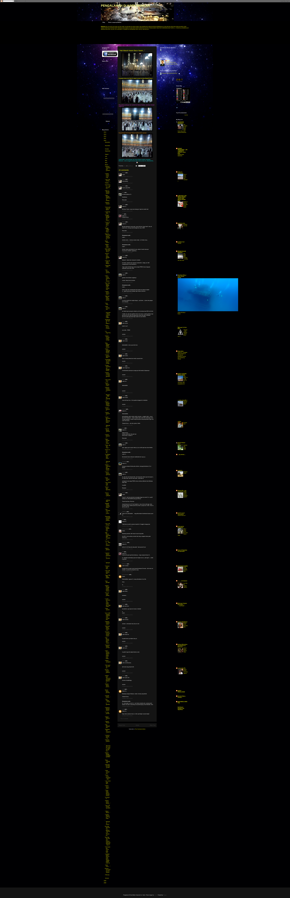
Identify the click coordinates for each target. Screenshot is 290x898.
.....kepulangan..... (182, 605)
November (107, 145)
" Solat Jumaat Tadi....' (107, 479)
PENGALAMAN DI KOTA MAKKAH (125, 5)
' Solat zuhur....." (107, 865)
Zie (123, 214)
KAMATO (124, 511)
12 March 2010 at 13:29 (127, 571)
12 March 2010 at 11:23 (127, 189)
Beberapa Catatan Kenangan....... (182, 604)
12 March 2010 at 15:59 (127, 601)
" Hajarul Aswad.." (107, 722)
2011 (105, 138)
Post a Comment (124, 718)
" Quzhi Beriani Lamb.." (107, 384)
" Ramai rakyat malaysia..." (107, 494)
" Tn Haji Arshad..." (107, 713)
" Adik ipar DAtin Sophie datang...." (107, 298)
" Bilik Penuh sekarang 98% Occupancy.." (107, 536)
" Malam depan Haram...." (107, 685)
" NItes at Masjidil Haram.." (107, 192)
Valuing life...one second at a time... (182, 491)
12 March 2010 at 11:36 (127, 303)
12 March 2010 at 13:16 (127, 561)
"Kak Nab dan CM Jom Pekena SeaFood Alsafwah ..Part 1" (107, 841)
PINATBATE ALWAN (183, 566)
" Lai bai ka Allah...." (107, 212)
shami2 (124, 409)
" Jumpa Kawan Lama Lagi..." (107, 175)
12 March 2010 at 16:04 (127, 658)
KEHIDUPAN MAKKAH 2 (181, 122)
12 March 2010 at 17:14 (127, 706)
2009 (105, 880)
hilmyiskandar (125, 574)
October (107, 149)
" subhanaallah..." (107, 500)
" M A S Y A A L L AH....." (107, 451)
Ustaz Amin (180, 351)
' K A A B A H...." (107, 798)
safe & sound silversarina (181, 513)
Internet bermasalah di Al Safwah (107, 870)
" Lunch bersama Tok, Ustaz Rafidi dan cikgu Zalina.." (107, 602)
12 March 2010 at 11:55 (127, 508)
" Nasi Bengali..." (107, 582)
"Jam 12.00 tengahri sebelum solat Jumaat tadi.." (107, 616)
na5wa (179, 421)
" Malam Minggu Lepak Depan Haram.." (107, 588)
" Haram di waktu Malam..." (107, 262)
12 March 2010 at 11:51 (127, 469)
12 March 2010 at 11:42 (127, 392)
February (107, 874)
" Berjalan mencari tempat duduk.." (107, 633)
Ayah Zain (124, 542)
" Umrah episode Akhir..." (107, 356)
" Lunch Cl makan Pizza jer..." (107, 224)
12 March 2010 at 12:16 (127, 539)
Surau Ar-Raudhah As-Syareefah (182, 550)
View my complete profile (171, 64)
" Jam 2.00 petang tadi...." (107, 572)
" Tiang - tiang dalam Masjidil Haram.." (107, 793)
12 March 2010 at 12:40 (127, 548)
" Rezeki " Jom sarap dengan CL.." (107, 256)
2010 (105, 140)
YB (122, 519)
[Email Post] (136, 165)
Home (137, 725)
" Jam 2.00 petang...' (107, 180)
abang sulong (125, 529)
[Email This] (139, 166)
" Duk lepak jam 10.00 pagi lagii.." (107, 849)
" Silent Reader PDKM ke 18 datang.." (107, 198)
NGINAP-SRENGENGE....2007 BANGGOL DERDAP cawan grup (182, 151)
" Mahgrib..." (107, 563)
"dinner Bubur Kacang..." (107, 691)
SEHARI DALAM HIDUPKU (182, 252)
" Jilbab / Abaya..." (107, 812)
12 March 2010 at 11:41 (127, 363)
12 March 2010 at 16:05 (127, 672)
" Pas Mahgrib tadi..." (107, 726)
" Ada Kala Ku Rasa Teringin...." (107, 766)
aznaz (123, 321)
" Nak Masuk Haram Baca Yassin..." (107, 640)
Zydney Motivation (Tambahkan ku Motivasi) (182, 645)
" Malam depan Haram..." (107, 802)
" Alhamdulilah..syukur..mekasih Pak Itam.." (107, 747)
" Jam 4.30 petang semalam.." (107, 807)
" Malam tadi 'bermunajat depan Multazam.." (107, 679)
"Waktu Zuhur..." (107, 241)
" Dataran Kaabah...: (107, 204)
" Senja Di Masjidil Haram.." (107, 709)
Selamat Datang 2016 (185, 403)
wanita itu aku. (181, 223)
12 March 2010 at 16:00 (127, 629)
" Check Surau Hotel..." (107, 787)
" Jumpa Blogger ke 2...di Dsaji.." (107, 816)
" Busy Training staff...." (107, 761)
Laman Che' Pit (181, 668)
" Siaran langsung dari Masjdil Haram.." (107, 467)
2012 (105, 136)
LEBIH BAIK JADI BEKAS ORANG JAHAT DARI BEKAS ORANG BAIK (182, 198)
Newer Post (122, 725)
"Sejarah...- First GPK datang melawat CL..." (107, 236)
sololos (155, 895)
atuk (123, 192)
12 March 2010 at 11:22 (127, 176)
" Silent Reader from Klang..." (107, 441)
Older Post (152, 725)
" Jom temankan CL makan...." (107, 512)
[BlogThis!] (140, 166)
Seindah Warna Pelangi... (181, 697)
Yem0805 (124, 461)
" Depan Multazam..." (107, 718)
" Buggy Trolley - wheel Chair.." (107, 229)
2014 (105, 132)
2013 (105, 134)
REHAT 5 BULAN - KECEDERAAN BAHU (186, 204)
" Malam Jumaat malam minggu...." (107, 338)
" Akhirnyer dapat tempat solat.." (107, 628)
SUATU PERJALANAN (181, 691)
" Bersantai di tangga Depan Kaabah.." (107, 519)
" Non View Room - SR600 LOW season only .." (107, 286)
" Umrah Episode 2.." (107, 414)
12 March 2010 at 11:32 (127, 270)
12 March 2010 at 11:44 (127, 425)
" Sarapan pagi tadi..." (107, 567)
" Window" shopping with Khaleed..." (107, 169)
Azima (123, 172)
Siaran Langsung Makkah (114, 22)
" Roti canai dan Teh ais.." (107, 666)
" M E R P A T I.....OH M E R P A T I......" (107, 186)
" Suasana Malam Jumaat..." (107, 646)
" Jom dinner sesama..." (107, 271)
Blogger (164, 895)
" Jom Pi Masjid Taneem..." (107, 430)
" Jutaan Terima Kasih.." (107, 293)
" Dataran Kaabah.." (107, 741)
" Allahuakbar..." (107, 425)
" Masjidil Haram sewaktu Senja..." (107, 505)
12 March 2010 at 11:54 (127, 489)
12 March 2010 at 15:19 (127, 586)
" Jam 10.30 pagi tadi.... (107, 484)
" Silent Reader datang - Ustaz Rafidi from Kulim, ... (107, 654)
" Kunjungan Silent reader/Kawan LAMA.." (107, 314)
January (107, 878)
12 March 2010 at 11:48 (127, 458)
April (106, 162)
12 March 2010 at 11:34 (127, 282)
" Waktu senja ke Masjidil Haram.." (107, 350)
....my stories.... (181, 454)
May (106, 160)
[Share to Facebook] (143, 166)
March (106, 164)
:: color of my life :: (183, 400)
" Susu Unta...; (107, 304)
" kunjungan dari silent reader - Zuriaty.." (107, 361)
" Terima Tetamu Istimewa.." (107, 473)
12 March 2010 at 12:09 (127, 526)
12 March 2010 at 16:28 (127, 698)
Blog (104, 22)
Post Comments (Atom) (140, 729)
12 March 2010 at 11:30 (127, 252)
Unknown (124, 563)
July (106, 156)
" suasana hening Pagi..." (107, 736)
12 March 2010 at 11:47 (127, 449)
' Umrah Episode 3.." (107, 409)
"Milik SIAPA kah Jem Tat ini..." (107, 250)
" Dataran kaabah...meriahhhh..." (107, 389)
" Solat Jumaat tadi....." (107, 308)
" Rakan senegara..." (107, 662)
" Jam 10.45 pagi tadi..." (107, 782)
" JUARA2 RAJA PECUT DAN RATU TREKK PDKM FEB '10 (107, 859)
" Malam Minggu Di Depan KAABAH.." (107, 755)
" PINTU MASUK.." (107, 550)
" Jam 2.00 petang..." (107, 524)
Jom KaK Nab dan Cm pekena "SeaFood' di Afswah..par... (107, 831)
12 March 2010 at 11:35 (127, 293)
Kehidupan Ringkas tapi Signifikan (181, 708)
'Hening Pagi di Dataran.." (107, 671)
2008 (105, 882)
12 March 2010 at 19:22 (127, 715)
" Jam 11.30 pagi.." (107, 380)
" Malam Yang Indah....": (107, 246)
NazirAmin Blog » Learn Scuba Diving (182, 276)
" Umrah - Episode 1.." (107, 436)
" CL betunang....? (107, 333)
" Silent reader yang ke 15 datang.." (107, 278)
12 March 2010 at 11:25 (127, 201)
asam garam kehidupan (181, 527)
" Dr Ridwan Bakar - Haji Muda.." (107, 456)
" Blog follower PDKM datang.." (107, 344)
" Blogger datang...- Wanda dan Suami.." (107, 217)
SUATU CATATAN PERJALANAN (182, 374)
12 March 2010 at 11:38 (127, 318)
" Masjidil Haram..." (107, 696)
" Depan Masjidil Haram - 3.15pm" (107, 403)
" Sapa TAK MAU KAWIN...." (107, 577)
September (107, 151)
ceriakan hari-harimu (181, 242)
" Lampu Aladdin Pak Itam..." (107, 528)
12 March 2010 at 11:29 (127, 241)
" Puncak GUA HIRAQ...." (107, 594)
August (107, 154)
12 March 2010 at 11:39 (127, 336)
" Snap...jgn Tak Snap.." (107, 446)
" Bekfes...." (107, 182)
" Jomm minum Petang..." (107, 327)
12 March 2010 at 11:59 (127, 516)
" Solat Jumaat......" (107, 610)
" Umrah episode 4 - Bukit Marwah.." (107, 375)
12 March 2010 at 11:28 (127, 232)
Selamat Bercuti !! (182, 515)
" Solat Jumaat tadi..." (107, 772)
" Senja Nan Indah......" (107, 267)
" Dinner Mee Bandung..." (107, 488)
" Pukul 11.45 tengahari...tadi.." (107, 777)
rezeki (123, 273)
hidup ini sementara (180, 172)
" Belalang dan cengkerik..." (107, 731)
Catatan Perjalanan (182, 621)
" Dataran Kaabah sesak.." (107, 623)
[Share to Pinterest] (145, 166)
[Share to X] (142, 166)
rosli (123, 689)
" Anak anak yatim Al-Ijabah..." (107, 208)
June (106, 158)
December (107, 142)
